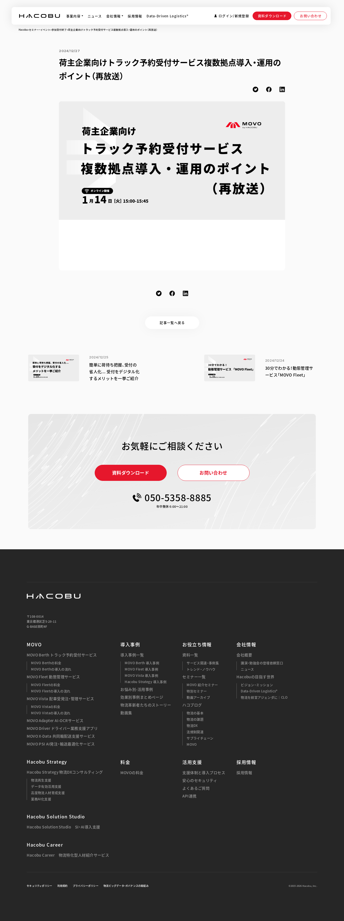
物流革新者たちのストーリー (145, 705)
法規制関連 (195, 732)
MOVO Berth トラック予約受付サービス (62, 655)
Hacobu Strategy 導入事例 (145, 682)
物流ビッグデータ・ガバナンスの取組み (126, 886)
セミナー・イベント (39, 29)
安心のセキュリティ (199, 780)
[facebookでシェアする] (269, 89)
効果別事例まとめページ (141, 697)
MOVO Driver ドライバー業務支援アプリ (62, 728)
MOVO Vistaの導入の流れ (50, 713)
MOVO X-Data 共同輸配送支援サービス (61, 736)
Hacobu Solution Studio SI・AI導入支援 (63, 827)
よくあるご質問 (196, 788)
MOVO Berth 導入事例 (142, 663)
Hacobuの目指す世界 (255, 677)
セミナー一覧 (194, 677)
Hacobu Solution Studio (56, 816)
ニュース (247, 669)
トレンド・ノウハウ (201, 669)
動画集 (126, 712)
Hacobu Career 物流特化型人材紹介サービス (68, 855)
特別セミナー (197, 691)
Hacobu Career (45, 844)
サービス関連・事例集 (203, 663)
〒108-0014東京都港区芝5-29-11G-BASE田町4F (41, 621)
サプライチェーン (200, 738)
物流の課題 (195, 719)
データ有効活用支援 (46, 786)
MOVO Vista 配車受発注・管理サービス (60, 698)
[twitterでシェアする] (255, 89)
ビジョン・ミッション (257, 685)
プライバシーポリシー (85, 886)
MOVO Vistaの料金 (45, 706)
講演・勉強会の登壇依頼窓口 (262, 663)
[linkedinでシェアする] (282, 89)
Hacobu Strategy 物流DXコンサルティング (65, 772)
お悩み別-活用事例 (136, 689)
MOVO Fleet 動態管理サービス (53, 677)
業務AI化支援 (41, 799)
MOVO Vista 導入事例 (141, 675)
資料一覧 (190, 655)
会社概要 (244, 655)
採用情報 (244, 772)
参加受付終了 (59, 29)
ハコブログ (192, 705)
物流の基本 (195, 713)
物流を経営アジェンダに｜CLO (264, 697)
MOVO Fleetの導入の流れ (50, 691)
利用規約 (62, 886)
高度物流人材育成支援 (48, 792)
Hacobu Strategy (47, 761)
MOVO (34, 644)
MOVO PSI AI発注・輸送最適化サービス (61, 744)
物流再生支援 (41, 780)
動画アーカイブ (198, 697)
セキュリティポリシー (39, 886)
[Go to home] (39, 16)
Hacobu (23, 29)
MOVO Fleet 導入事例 (141, 669)
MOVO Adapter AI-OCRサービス (55, 720)
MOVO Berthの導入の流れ (51, 669)
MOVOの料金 (131, 772)
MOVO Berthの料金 (46, 663)
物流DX (192, 725)
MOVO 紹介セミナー (202, 685)
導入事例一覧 (132, 655)
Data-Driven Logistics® (259, 691)
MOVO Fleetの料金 (45, 685)
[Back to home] (54, 596)
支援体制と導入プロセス (203, 772)
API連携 (189, 796)
